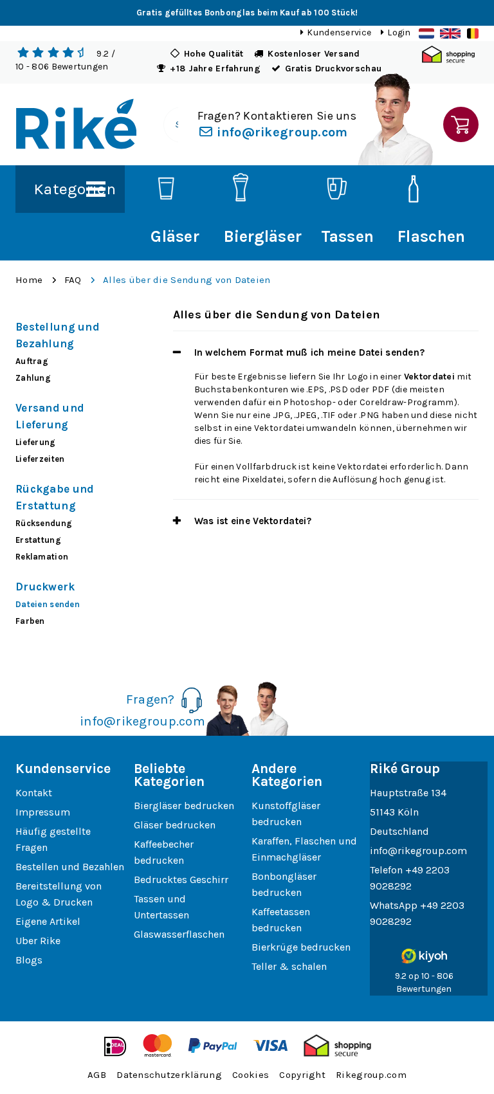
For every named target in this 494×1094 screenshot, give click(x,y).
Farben (30, 621)
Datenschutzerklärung (169, 1074)
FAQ (73, 280)
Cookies (250, 1074)
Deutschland (399, 831)
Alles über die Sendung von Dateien (187, 280)
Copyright (302, 1074)
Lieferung (35, 442)
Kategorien (74, 188)
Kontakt (33, 793)
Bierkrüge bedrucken (301, 947)
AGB (96, 1074)
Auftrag (31, 361)
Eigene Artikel (47, 921)
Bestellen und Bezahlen (69, 867)
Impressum (42, 812)
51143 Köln (394, 812)
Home (28, 280)
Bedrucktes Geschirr (181, 879)
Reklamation (41, 556)
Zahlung (33, 378)
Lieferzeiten (39, 459)
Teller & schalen (289, 966)
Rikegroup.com (371, 1074)
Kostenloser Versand (314, 53)
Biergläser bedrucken (184, 805)
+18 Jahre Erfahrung (215, 68)
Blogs (28, 960)
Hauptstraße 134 (408, 793)
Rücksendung (43, 523)
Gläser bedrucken (174, 825)
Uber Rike (37, 940)
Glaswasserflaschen (179, 934)
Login (398, 32)
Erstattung (38, 540)
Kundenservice (339, 32)
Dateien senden (47, 604)
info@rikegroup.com (280, 132)
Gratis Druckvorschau (333, 68)
